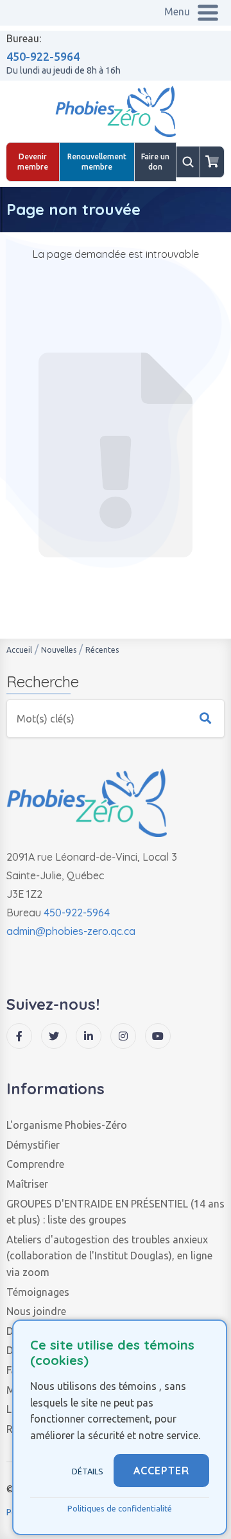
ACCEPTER (161, 1470)
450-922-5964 (43, 56)
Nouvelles (58, 650)
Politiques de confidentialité (119, 1508)
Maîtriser (27, 1184)
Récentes (102, 650)
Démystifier (33, 1145)
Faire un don (155, 161)
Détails (87, 1471)
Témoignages (37, 1292)
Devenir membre (32, 161)
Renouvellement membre (96, 161)
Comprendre (35, 1164)
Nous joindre (36, 1311)
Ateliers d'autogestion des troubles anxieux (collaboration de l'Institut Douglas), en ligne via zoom (109, 1256)
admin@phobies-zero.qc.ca (70, 931)
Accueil (19, 650)
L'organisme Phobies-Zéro (66, 1125)
